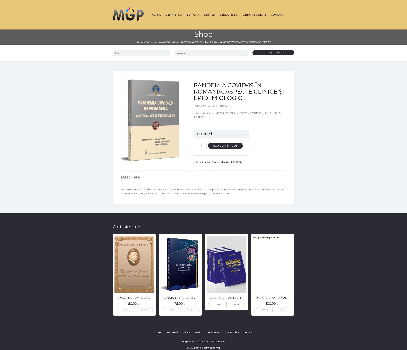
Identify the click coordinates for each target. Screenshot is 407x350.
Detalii (126, 310)
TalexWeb (215, 347)
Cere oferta (229, 14)
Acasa (156, 14)
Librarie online (254, 14)
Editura (193, 14)
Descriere (130, 177)
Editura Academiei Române (161, 42)
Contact (277, 14)
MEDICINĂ (237, 162)
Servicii (209, 14)
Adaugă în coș (225, 145)
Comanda (144, 310)
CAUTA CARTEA (274, 52)
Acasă (139, 42)
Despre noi (173, 14)
